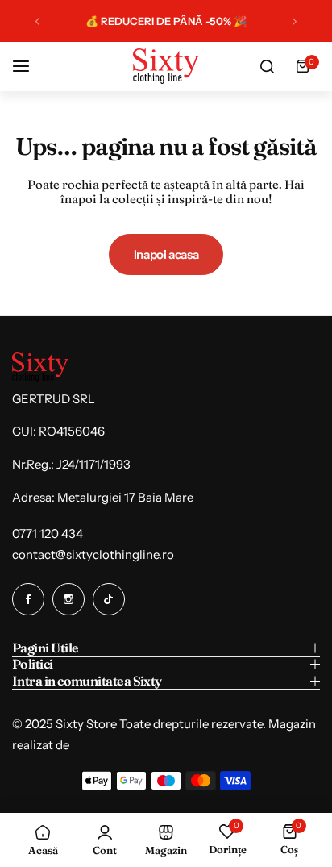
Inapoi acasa (166, 254)
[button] (37, 21)
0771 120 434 (47, 533)
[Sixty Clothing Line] (166, 65)
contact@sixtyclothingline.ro (93, 554)
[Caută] (266, 66)
